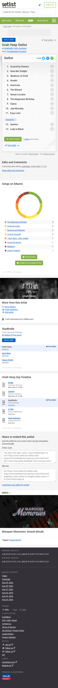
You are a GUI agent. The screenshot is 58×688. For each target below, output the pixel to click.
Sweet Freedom (13, 251)
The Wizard (16, 89)
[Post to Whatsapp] (52, 58)
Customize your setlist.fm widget (15, 485)
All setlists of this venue (11, 335)
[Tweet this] (44, 58)
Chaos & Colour (13, 226)
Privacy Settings (9, 637)
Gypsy (13, 103)
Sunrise (14, 124)
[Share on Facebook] (48, 58)
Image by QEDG (56, 286)
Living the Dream (14, 242)
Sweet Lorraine (17, 94)
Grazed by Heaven (19, 66)
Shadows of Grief (19, 76)
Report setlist (33, 154)
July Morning (16, 108)
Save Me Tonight (18, 71)
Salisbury (11, 246)
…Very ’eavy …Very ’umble (17, 238)
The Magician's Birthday (22, 99)
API (3, 655)
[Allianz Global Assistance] (6, 677)
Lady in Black (17, 129)
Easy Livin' (15, 113)
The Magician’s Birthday (17, 222)
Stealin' (13, 80)
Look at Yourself (14, 234)
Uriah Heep (9, 45)
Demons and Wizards (16, 230)
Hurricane (15, 85)
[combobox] (29, 12)
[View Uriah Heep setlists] (29, 285)
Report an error (49, 154)
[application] (29, 511)
